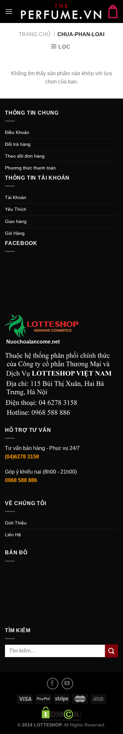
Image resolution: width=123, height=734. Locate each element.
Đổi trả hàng (18, 144)
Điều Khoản (17, 132)
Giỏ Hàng (15, 233)
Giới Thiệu (16, 522)
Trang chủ (35, 34)
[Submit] (111, 650)
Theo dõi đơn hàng (25, 156)
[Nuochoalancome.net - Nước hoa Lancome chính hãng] (61, 11)
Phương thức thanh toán (30, 167)
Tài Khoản (15, 197)
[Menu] (9, 11)
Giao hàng (16, 221)
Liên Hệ (13, 534)
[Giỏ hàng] (113, 11)
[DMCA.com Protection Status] (61, 713)
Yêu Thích (15, 209)
